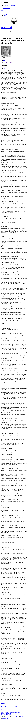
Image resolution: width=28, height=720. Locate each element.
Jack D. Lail (6, 27)
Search (5, 15)
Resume (5, 14)
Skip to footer (6, 8)
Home (4, 13)
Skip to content (6, 6)
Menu (2, 10)
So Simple (22, 716)
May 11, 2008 (9, 62)
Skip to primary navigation (9, 5)
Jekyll (17, 716)
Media (4, 68)
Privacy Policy (5, 718)
